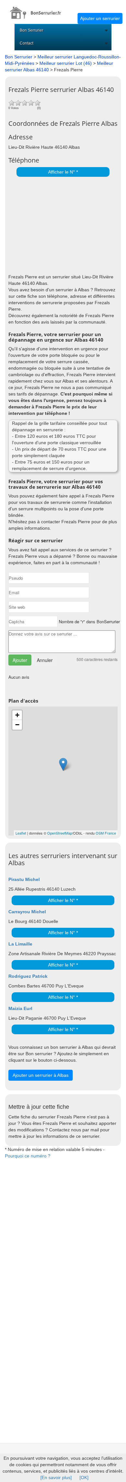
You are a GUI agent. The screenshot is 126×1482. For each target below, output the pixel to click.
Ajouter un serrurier (100, 18)
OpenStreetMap (59, 833)
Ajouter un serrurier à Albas (40, 1075)
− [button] (17, 725)
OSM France (106, 833)
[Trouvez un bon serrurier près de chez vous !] (39, 9)
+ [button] (17, 715)
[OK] (84, 1477)
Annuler (45, 660)
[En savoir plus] (56, 1477)
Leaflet (21, 833)
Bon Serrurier (31, 30)
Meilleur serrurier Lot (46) (65, 63)
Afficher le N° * (63, 172)
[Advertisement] (61, 223)
